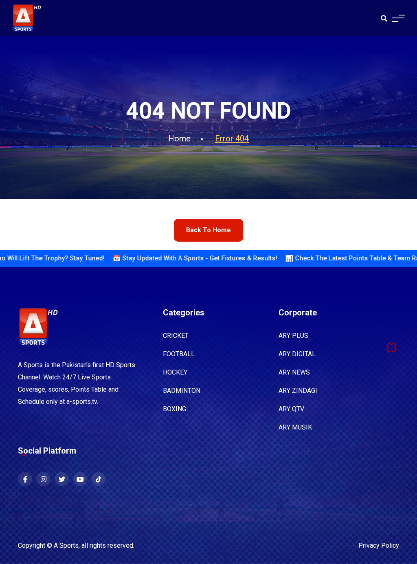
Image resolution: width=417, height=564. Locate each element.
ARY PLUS (293, 335)
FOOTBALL (179, 354)
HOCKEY (175, 372)
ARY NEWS (294, 372)
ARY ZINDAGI (298, 390)
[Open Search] (384, 18)
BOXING (174, 409)
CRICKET (176, 335)
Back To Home (208, 230)
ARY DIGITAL (297, 354)
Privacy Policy (378, 545)
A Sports (66, 545)
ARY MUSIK (295, 427)
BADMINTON (181, 390)
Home (179, 138)
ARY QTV (291, 409)
